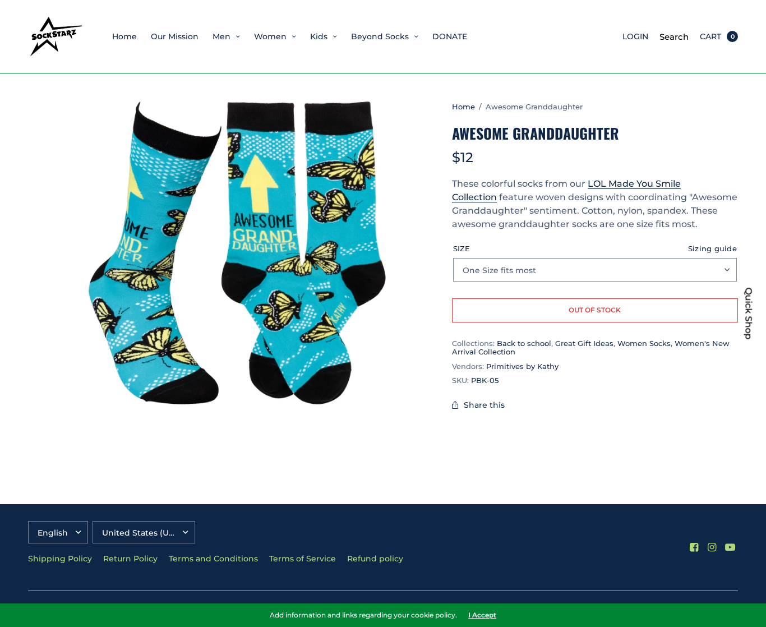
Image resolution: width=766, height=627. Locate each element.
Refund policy (375, 559)
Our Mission (175, 36)
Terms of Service (302, 559)
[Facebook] (694, 547)
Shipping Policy (60, 559)
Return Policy (130, 559)
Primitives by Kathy (522, 366)
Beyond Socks (380, 36)
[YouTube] (730, 547)
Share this (484, 405)
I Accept (482, 615)
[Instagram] (712, 547)
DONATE (449, 36)
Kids (318, 36)
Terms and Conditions (213, 559)
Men (221, 36)
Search (674, 36)
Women (270, 36)
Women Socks (644, 343)
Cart (710, 36)
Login (635, 36)
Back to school (524, 343)
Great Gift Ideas (584, 343)
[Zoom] (237, 253)
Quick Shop (748, 314)
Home (124, 36)
